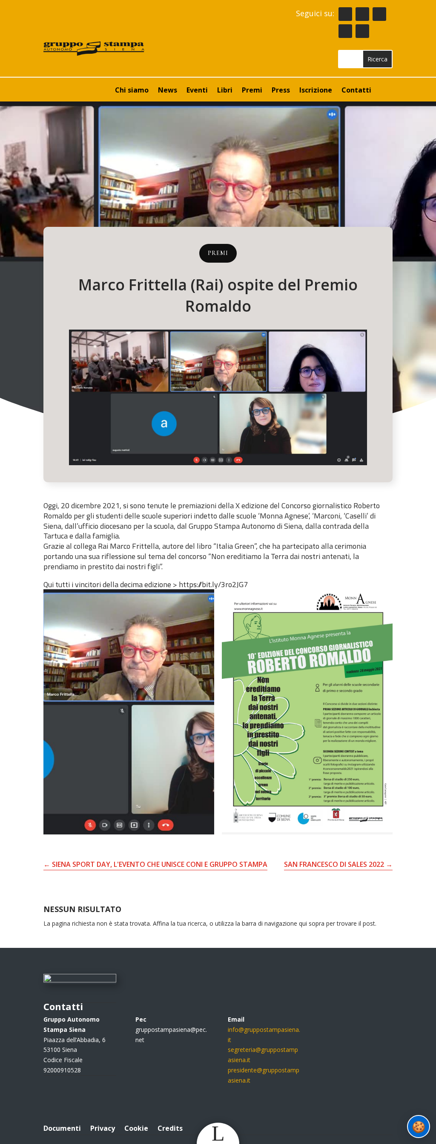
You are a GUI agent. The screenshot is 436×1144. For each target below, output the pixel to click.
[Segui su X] (345, 31)
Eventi (197, 91)
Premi (252, 91)
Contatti (356, 91)
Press (281, 91)
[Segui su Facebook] (362, 14)
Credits (170, 1127)
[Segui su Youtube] (362, 31)
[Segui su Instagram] (379, 14)
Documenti (62, 1127)
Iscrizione (315, 91)
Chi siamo (132, 91)
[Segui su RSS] (345, 14)
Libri (224, 91)
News (167, 91)
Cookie (136, 1127)
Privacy (102, 1127)
